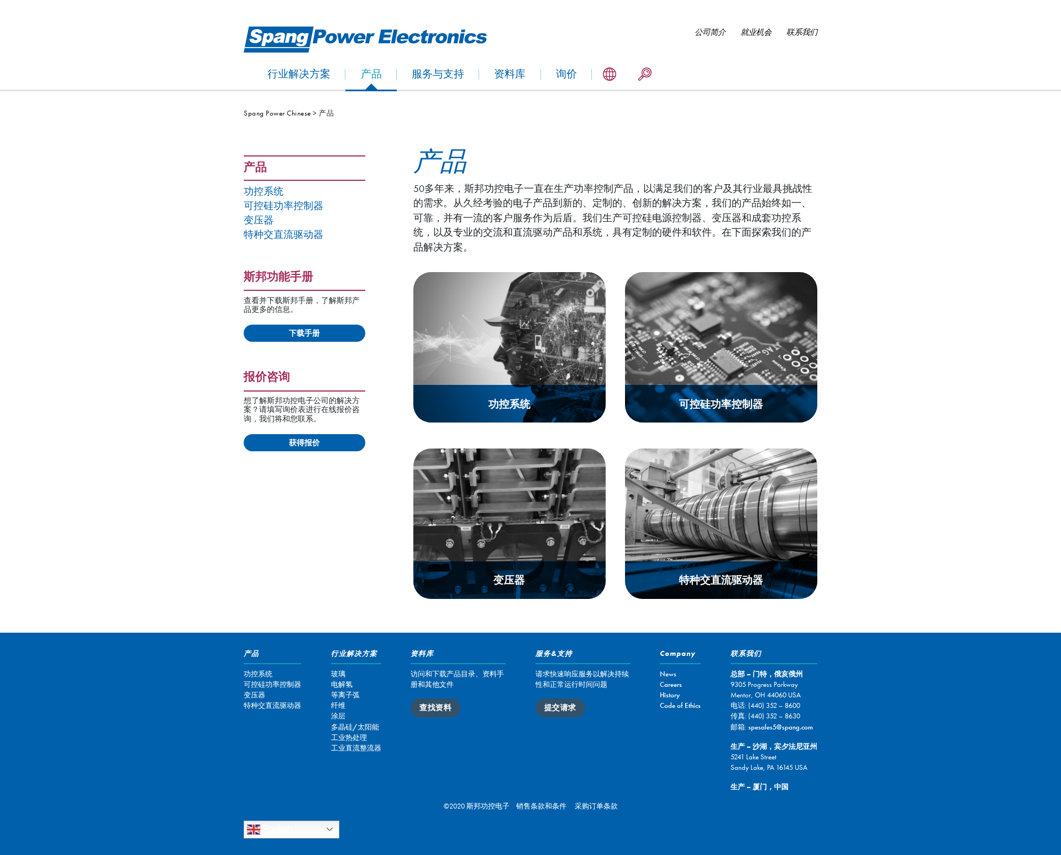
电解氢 (342, 684)
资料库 (510, 74)
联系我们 (801, 32)
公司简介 (710, 32)
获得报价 (304, 442)
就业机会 (755, 32)
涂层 (338, 716)
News (668, 674)
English (276, 828)
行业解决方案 (298, 74)
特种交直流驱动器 (283, 235)
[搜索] (645, 75)
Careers (671, 684)
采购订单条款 (596, 806)
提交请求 (560, 707)
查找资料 (435, 707)
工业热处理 (349, 737)
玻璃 (338, 674)
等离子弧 (345, 695)
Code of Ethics (680, 705)
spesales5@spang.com (780, 727)
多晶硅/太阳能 (355, 727)
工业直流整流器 (356, 748)
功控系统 (263, 191)
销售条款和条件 (541, 806)
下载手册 (304, 333)
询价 (566, 74)
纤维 (338, 705)
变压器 (259, 220)
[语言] (609, 75)
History (670, 695)
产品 (371, 74)
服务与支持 (438, 74)
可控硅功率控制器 (283, 206)
